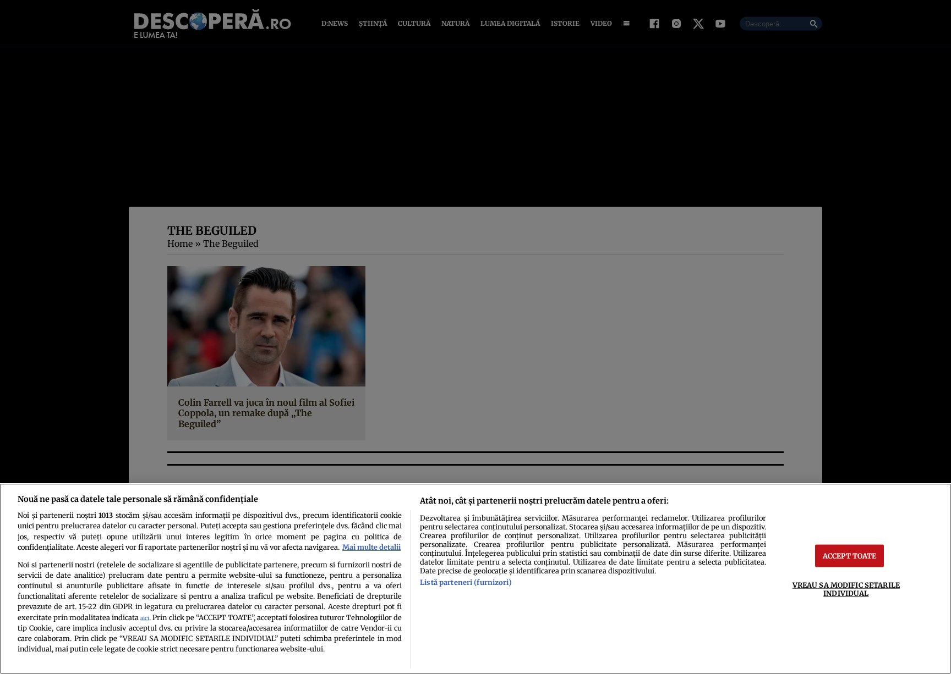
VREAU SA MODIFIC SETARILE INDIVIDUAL (846, 588)
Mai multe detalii (371, 547)
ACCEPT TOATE (850, 555)
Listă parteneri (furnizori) (465, 582)
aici (144, 618)
